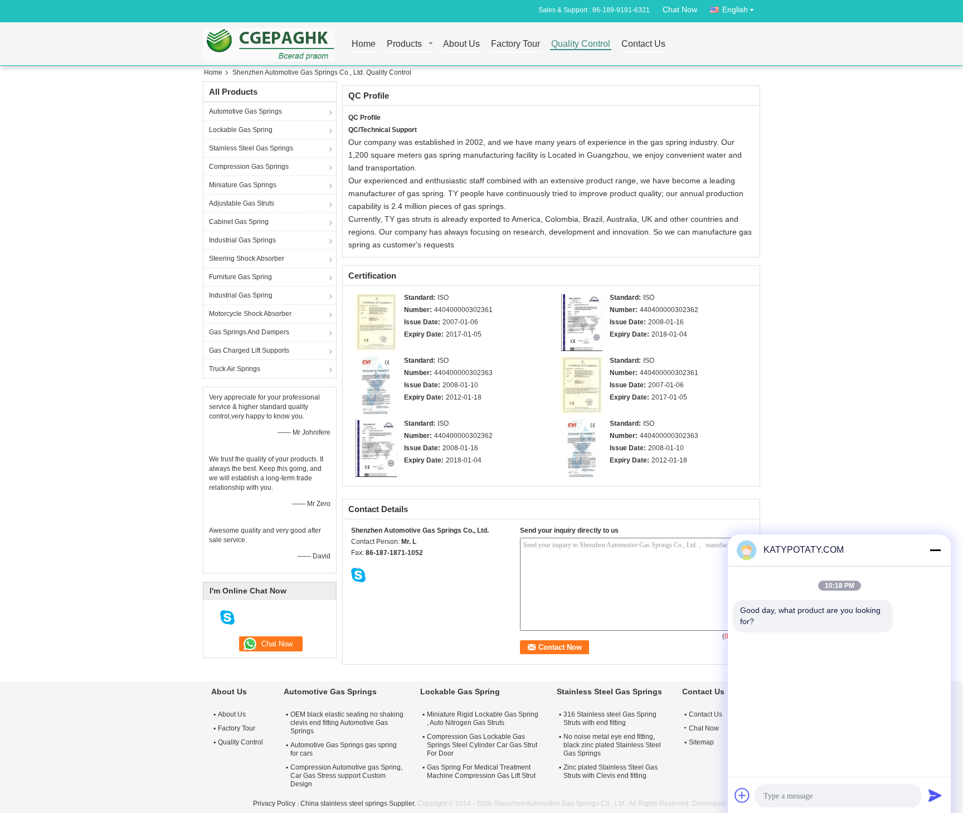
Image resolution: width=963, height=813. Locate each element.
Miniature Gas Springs (242, 185)
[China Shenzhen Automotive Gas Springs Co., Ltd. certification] (376, 322)
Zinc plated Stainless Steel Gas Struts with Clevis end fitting (610, 771)
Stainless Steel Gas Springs (251, 148)
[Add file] (742, 795)
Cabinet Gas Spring (239, 222)
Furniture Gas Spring (240, 277)
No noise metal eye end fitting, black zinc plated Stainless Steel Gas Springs (612, 745)
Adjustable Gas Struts (241, 203)
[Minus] (935, 550)
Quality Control (580, 44)
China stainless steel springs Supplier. (358, 803)
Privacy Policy (274, 803)
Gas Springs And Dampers (249, 332)
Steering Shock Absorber (246, 258)
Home (364, 44)
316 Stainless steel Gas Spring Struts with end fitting (609, 718)
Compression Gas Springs (249, 167)
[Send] (935, 795)
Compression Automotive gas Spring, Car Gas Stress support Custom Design (346, 775)
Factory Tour (515, 44)
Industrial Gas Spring (241, 295)
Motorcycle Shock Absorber (250, 314)
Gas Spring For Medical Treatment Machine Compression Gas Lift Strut (481, 771)
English (735, 9)
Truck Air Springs (234, 369)
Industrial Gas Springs (242, 240)
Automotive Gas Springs (245, 111)
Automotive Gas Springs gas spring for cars (343, 749)
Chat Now (680, 9)
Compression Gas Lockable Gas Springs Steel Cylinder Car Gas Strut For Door (482, 745)
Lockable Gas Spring (241, 130)
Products (404, 44)
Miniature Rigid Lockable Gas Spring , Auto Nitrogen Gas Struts (482, 718)
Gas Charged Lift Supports (249, 350)
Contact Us (643, 44)
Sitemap (701, 742)
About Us (461, 44)
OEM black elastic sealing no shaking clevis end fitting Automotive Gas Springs (346, 722)
